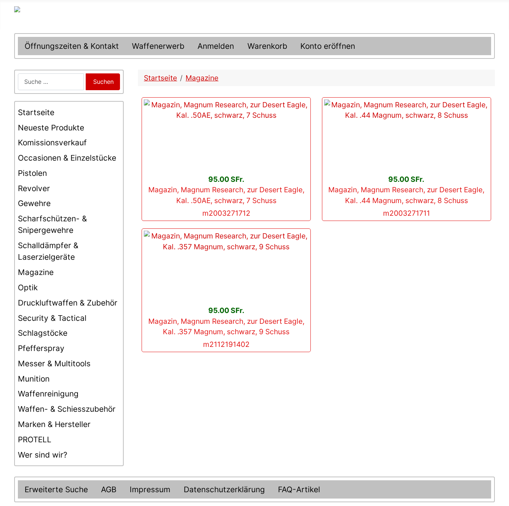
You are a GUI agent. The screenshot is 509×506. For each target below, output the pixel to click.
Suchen (103, 81)
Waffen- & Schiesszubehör (67, 409)
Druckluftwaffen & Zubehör (67, 302)
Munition (34, 378)
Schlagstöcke (42, 333)
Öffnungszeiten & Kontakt (72, 46)
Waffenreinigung (48, 393)
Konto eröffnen (327, 46)
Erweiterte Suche (56, 489)
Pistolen (32, 173)
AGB (109, 489)
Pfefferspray (41, 348)
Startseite (36, 112)
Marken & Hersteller (54, 424)
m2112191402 (226, 344)
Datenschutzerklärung (224, 489)
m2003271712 (226, 213)
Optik (28, 287)
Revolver (34, 188)
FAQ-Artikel (299, 489)
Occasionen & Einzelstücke (67, 157)
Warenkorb (267, 46)
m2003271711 (406, 213)
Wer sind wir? (42, 454)
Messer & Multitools (54, 363)
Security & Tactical (52, 318)
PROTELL (34, 439)
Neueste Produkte (51, 127)
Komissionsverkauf (52, 142)
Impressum (150, 489)
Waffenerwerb (158, 46)
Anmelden (215, 46)
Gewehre (34, 203)
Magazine (36, 272)
